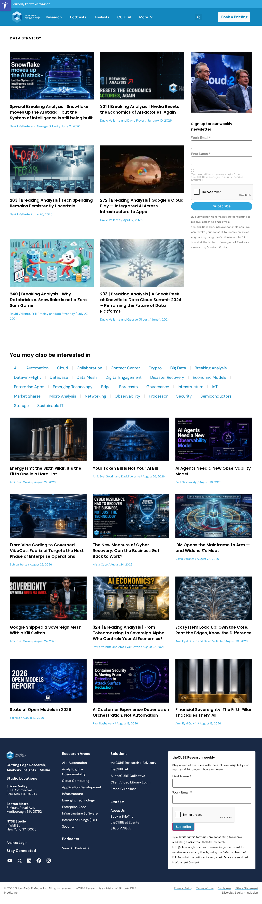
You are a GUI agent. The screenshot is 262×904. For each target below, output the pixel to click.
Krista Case (100, 564)
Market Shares (27, 396)
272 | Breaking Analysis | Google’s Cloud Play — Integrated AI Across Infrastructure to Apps (142, 206)
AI (16, 368)
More (143, 17)
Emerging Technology (73, 386)
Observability (127, 396)
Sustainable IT (50, 405)
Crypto (155, 368)
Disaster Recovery (167, 377)
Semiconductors (216, 396)
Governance (157, 386)
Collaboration (89, 368)
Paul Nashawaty (186, 482)
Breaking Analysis (211, 368)
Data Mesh (87, 377)
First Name (200, 153)
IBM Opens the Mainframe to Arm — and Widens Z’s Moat (212, 547)
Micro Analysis (62, 396)
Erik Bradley (40, 314)
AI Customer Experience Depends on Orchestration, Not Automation (131, 712)
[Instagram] (48, 860)
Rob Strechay (65, 314)
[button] (5, 5)
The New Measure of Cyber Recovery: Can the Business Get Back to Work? (126, 550)
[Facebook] (39, 860)
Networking (95, 396)
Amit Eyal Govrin (21, 482)
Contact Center (125, 368)
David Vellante (20, 126)
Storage (21, 405)
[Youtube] (10, 860)
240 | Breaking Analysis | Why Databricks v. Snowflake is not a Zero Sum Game (48, 299)
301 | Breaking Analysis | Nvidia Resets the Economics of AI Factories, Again (139, 109)
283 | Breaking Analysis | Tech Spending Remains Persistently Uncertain (51, 203)
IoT (215, 386)
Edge (106, 386)
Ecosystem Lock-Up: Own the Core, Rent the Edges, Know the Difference (213, 630)
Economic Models (209, 377)
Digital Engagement (123, 377)
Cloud (62, 368)
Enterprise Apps (29, 386)
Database (59, 377)
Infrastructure (190, 386)
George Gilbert (47, 126)
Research (54, 17)
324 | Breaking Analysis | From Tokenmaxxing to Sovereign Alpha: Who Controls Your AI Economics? (129, 632)
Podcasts (78, 17)
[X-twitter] (19, 860)
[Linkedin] (29, 860)
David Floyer (136, 120)
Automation (37, 368)
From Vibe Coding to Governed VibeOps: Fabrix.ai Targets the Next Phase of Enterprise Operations (47, 550)
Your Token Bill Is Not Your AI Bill (125, 468)
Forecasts (128, 386)
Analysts (101, 17)
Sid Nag (15, 718)
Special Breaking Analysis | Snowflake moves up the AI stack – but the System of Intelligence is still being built (51, 112)
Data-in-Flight (27, 377)
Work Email (201, 137)
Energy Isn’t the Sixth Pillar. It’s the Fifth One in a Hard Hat (45, 471)
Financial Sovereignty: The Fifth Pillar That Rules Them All (213, 712)
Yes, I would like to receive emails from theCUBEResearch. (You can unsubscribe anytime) (217, 177)
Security (184, 396)
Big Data (178, 368)
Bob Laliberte (18, 564)
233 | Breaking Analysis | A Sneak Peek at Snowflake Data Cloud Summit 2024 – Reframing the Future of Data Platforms (141, 302)
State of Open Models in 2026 (40, 709)
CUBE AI (124, 17)
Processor (158, 396)
